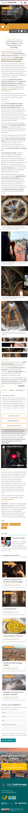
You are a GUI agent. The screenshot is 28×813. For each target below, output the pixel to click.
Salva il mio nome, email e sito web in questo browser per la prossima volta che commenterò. (14, 734)
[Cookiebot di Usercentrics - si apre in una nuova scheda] (20, 386)
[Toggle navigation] (25, 2)
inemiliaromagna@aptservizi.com (9, 792)
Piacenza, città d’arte (8, 51)
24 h (7, 27)
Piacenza (4, 527)
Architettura (5, 524)
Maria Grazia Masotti (8, 585)
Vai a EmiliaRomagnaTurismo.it (14, 767)
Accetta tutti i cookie (14, 415)
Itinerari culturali (8, 563)
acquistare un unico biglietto (9, 89)
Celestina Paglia (6, 19)
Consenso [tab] (4, 390)
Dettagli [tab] (11, 390)
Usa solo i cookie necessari (14, 425)
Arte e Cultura (7, 8)
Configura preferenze (13, 420)
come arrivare (15, 497)
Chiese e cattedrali (15, 524)
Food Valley (7, 620)
